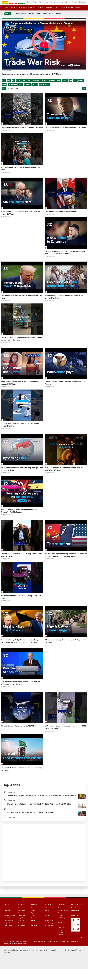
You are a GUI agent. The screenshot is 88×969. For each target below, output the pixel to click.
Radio (35, 2)
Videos (45, 2)
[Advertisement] (43, 953)
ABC (28, 80)
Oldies (23, 14)
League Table (22, 918)
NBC (23, 80)
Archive (8, 14)
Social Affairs (8, 918)
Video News (74, 913)
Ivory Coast (34, 923)
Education (7, 913)
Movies (52, 2)
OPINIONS (41, 7)
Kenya (33, 920)
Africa (32, 908)
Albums (38, 14)
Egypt (32, 913)
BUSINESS (23, 7)
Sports (20, 908)
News (51, 14)
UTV (75, 80)
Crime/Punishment (10, 915)
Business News (62, 908)
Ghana (67, 2)
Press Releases (8, 920)
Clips (18, 14)
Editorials (47, 918)
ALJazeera (35, 80)
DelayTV (81, 80)
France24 (44, 80)
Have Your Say (49, 923)
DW (13, 80)
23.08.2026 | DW (5, 216)
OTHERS (27, 84)
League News (22, 915)
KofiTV (4, 84)
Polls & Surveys (49, 925)
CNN (8, 80)
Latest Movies (75, 910)
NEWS (7, 7)
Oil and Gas (61, 927)
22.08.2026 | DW (49, 645)
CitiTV (59, 80)
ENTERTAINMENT (75, 7)
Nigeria (33, 910)
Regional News (8, 923)
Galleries (58, 14)
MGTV (21, 84)
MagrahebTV (13, 84)
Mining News (62, 930)
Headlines (7, 910)
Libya (32, 915)
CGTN (18, 80)
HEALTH (49, 7)
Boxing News (22, 925)
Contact (74, 2)
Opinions (47, 908)
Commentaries (49, 920)
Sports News (21, 910)
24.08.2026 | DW (5, 130)
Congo (33, 918)
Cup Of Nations (22, 923)
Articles (47, 910)
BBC (4, 80)
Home (29, 2)
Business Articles (63, 910)
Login (81, 2)
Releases (31, 14)
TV (40, 2)
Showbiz (73, 908)
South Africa (34, 925)
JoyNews (52, 80)
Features (47, 913)
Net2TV (65, 80)
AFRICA (56, 7)
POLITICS (31, 7)
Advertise (59, 2)
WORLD (64, 7)
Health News (8, 925)
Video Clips (74, 915)
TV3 (70, 80)
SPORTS (14, 7)
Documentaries (44, 84)
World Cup (21, 920)
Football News (22, 913)
